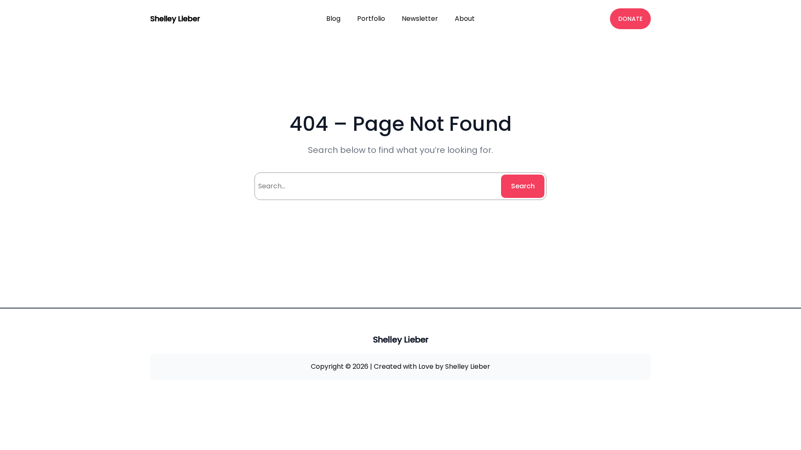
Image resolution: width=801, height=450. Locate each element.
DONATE (630, 19)
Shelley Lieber (175, 18)
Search (523, 186)
